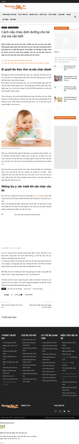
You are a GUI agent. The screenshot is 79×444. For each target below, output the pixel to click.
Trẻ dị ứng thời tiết (9, 342)
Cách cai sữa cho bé (10, 379)
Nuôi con (43, 14)
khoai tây (37, 196)
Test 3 (56, 52)
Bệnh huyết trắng (68, 351)
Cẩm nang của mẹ (9, 14)
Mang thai (33, 14)
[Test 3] (66, 41)
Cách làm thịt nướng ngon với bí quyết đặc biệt (70, 88)
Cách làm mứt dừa (48, 377)
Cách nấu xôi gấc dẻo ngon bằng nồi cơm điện (40, 306)
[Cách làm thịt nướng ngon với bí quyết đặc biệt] (58, 89)
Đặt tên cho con (8, 376)
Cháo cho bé (27, 289)
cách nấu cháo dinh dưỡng (14, 289)
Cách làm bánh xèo (29, 356)
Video (68, 14)
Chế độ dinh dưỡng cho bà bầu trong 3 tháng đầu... (70, 99)
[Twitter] (64, 411)
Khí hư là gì (66, 348)
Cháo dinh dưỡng (37, 289)
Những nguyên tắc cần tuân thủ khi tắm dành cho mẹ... (70, 78)
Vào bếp (3, 1)
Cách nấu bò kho (48, 365)
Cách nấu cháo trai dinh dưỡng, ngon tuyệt (18, 60)
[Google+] (60, 411)
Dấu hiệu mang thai (49, 374)
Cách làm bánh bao (49, 354)
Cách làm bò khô (29, 370)
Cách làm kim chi (48, 371)
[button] (75, 16)
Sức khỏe (52, 14)
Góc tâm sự (23, 14)
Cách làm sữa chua (29, 353)
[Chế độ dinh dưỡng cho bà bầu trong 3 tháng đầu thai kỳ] (58, 99)
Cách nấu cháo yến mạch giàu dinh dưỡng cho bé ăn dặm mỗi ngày (26, 63)
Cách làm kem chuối (49, 342)
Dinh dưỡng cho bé (13, 27)
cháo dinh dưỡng (13, 248)
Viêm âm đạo (66, 354)
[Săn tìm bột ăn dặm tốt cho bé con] (2, 428)
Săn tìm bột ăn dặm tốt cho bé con (12, 306)
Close (2, 443)
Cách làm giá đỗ (48, 368)
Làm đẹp (61, 14)
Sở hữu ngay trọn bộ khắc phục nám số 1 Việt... (70, 68)
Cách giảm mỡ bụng (49, 380)
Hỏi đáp (13, 19)
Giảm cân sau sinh (29, 339)
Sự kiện (5, 19)
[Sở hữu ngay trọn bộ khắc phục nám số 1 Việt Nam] (58, 68)
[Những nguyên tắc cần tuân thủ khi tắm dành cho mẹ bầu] (58, 78)
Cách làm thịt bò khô (49, 345)
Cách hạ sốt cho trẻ (10, 367)
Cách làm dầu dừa (48, 362)
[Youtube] (68, 411)
